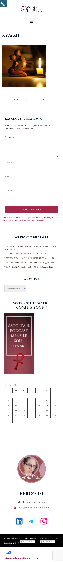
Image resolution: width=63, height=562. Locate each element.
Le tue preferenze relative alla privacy (34, 552)
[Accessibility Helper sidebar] (3, 3)
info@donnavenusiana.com (34, 507)
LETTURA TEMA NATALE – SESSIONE (22, 258)
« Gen (7, 425)
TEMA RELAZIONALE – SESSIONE (21, 267)
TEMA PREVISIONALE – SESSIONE (21, 263)
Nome (8, 162)
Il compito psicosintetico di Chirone (32, 100)
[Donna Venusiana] (31, 10)
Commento (10, 137)
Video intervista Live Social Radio (19, 254)
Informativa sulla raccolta (21, 558)
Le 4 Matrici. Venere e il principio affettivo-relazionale (29, 246)
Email (8, 176)
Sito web (9, 190)
